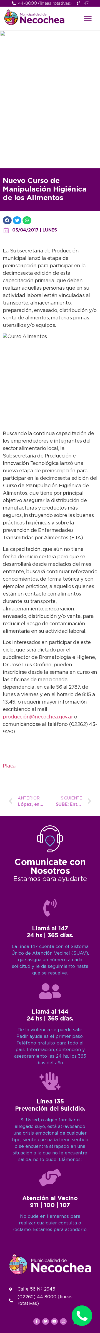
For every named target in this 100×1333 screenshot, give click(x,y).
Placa (9, 766)
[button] (88, 18)
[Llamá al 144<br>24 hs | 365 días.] (50, 991)
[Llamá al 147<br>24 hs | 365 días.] (50, 908)
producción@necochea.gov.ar (38, 717)
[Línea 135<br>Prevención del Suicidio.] (50, 1081)
